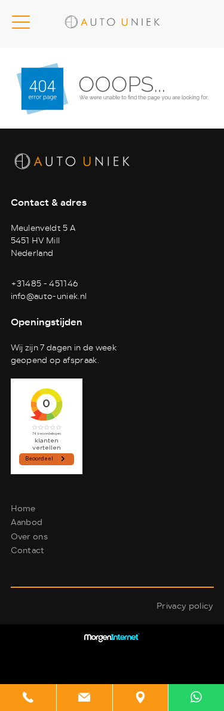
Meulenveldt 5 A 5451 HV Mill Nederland (43, 241)
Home (23, 508)
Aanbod (27, 522)
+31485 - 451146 (44, 283)
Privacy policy (185, 606)
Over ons (29, 536)
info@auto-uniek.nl (49, 296)
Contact (28, 550)
